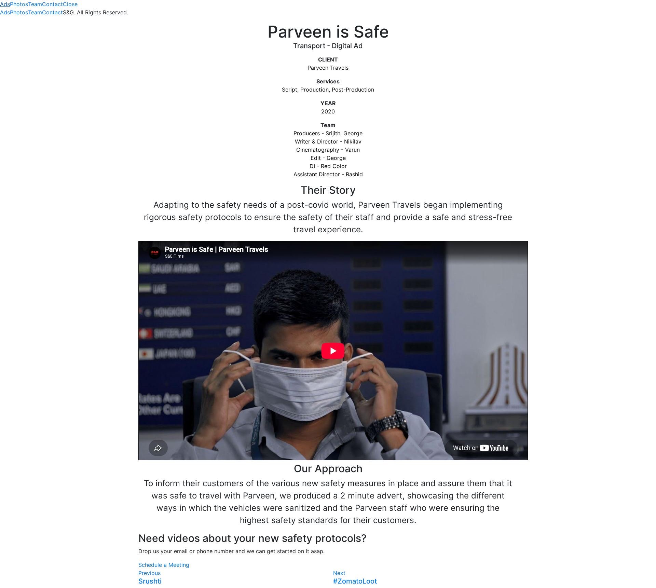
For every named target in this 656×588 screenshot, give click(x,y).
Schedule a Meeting (163, 564)
